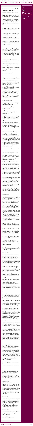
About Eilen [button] (22, 2)
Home (10, 2)
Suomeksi (24, 0)
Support (26, 2)
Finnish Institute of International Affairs (7, 424)
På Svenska (27, 0)
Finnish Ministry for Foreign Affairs (26, 16)
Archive (13, 2)
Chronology (16, 2)
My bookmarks (30, 2)
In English (30, 0)
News (19, 2)
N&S (31, 424)
